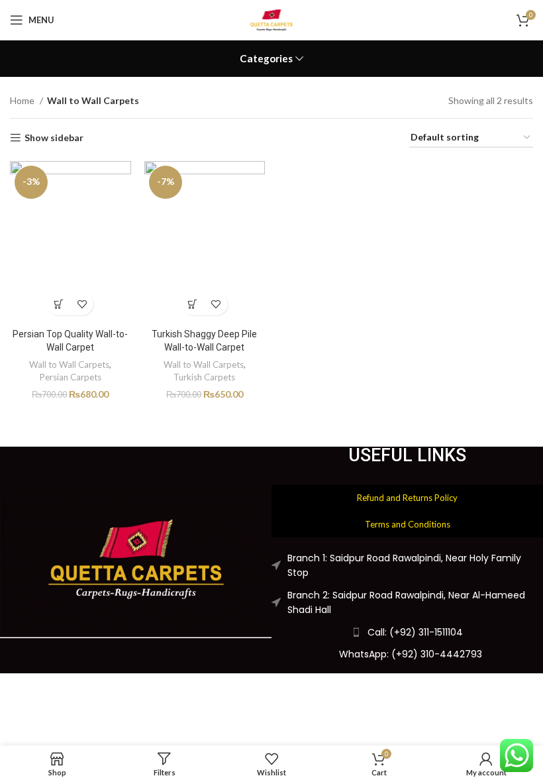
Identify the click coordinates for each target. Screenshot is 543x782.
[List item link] (407, 654)
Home (23, 100)
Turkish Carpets (204, 377)
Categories (266, 59)
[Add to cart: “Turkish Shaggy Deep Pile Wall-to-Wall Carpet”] (193, 303)
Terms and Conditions (407, 524)
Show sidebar (54, 138)
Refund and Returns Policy (407, 497)
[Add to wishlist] (81, 303)
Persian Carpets (70, 377)
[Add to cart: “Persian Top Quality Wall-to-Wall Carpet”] (58, 303)
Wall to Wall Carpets (69, 364)
